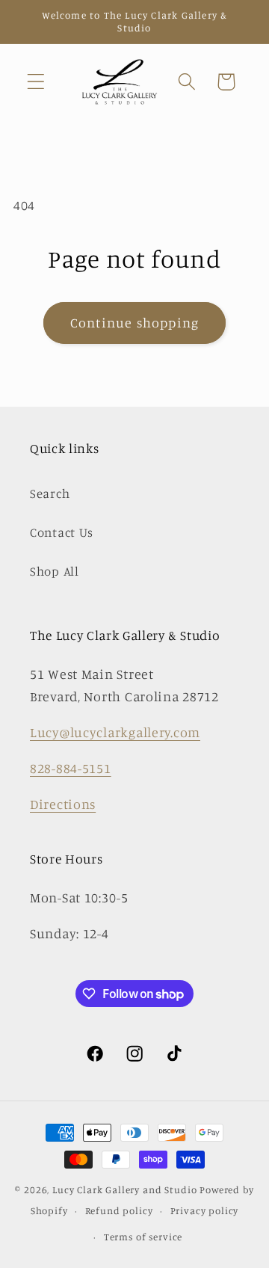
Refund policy (119, 1210)
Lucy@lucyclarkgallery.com (115, 732)
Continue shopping (134, 322)
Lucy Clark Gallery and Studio (124, 1189)
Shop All (54, 571)
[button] (36, 82)
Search (49, 493)
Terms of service (143, 1237)
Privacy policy (204, 1210)
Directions (63, 803)
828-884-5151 (70, 768)
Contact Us (61, 532)
